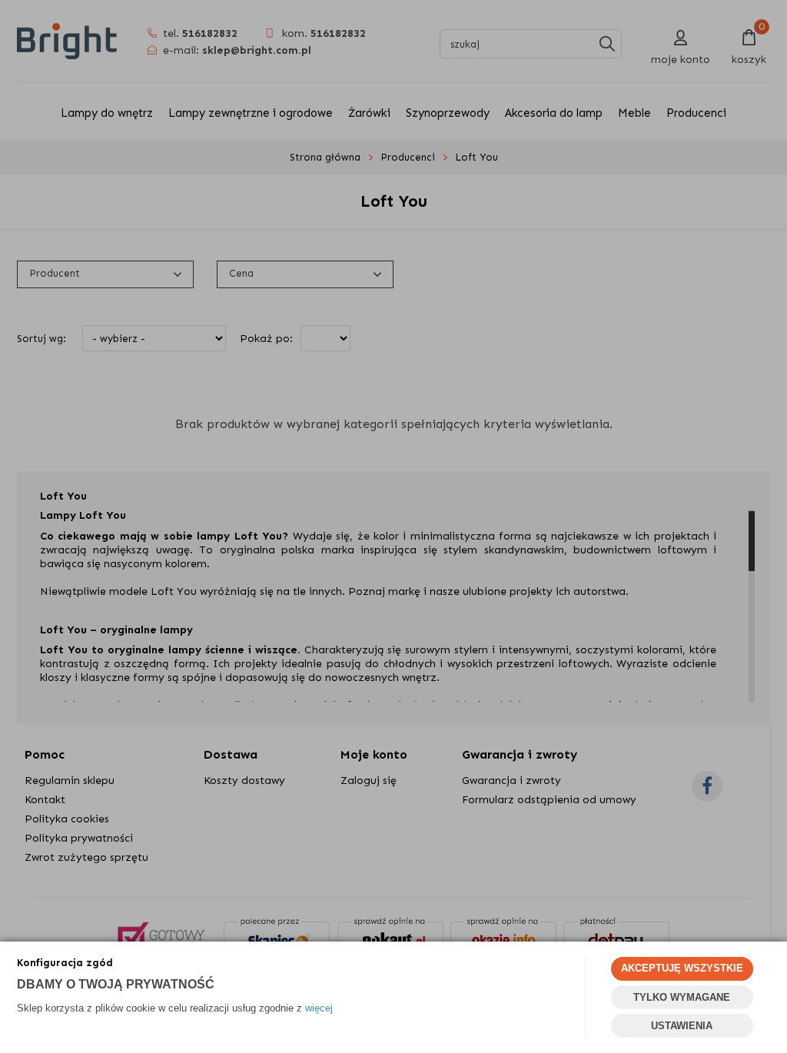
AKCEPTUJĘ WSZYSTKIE (682, 968)
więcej (319, 1008)
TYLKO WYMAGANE (681, 997)
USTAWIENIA (681, 1025)
